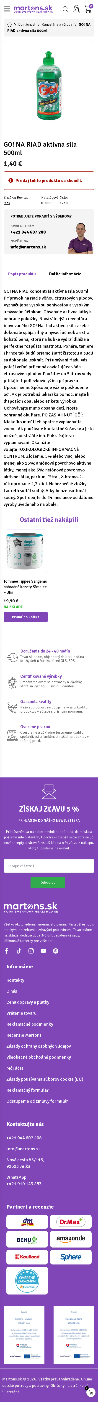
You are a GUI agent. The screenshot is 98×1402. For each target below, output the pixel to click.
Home (9, 24)
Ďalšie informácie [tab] (65, 273)
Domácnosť (26, 24)
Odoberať (48, 882)
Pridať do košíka (25, 617)
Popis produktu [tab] (22, 273)
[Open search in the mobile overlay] (65, 9)
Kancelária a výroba (57, 24)
